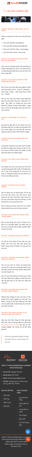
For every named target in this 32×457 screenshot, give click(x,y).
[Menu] (3, 3)
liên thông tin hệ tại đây (10, 325)
